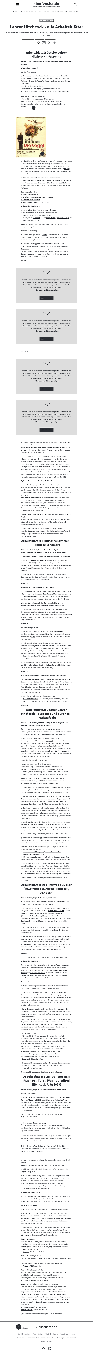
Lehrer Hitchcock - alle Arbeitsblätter (65, 11)
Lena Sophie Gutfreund (28, 39)
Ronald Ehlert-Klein (50, 39)
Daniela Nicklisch (39, 39)
